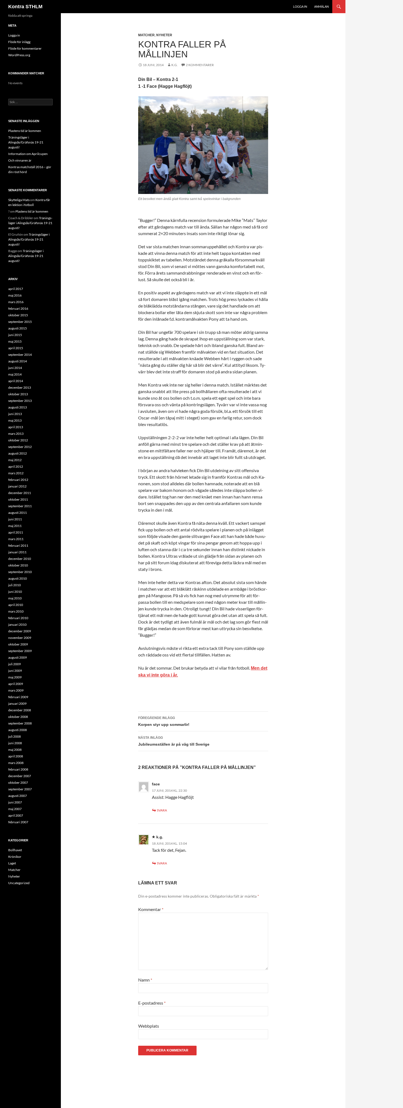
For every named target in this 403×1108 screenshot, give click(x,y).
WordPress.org (19, 55)
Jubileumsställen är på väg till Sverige (173, 741)
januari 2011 (17, 552)
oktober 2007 (18, 782)
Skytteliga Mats (19, 200)
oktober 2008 (18, 717)
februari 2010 (18, 618)
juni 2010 (15, 592)
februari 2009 (18, 697)
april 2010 (15, 605)
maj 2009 (15, 677)
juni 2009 (15, 671)
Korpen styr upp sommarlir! (163, 721)
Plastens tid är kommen (24, 131)
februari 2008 (18, 769)
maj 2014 (15, 374)
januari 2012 (17, 486)
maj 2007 (15, 809)
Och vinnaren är (20, 160)
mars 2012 (16, 473)
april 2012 (15, 466)
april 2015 (15, 348)
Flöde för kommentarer (25, 48)
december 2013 (19, 387)
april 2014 (15, 381)
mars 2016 (16, 302)
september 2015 (20, 322)
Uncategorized (19, 883)
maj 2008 (15, 750)
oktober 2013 (18, 394)
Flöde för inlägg (19, 42)
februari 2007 (18, 822)
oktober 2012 (18, 440)
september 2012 (20, 447)
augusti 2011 (17, 513)
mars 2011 (16, 539)
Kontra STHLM (25, 6)
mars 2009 (16, 690)
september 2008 (20, 723)
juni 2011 (15, 519)
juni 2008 (15, 743)
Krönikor (14, 857)
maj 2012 (15, 460)
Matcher (146, 35)
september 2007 (20, 789)
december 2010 (19, 559)
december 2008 (19, 710)
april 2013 (15, 427)
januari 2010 (17, 624)
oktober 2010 (18, 565)
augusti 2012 (17, 453)
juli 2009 (14, 664)
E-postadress (152, 1002)
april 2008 (15, 756)
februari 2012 (18, 480)
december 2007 (19, 776)
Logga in (300, 6)
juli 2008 (14, 736)
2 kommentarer (200, 65)
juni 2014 (15, 368)
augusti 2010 (17, 578)
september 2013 (20, 401)
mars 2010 (16, 611)
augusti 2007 (17, 796)
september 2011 (20, 506)
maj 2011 (15, 526)
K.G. (174, 65)
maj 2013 (15, 420)
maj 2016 (15, 295)
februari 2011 (18, 545)
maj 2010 (15, 598)
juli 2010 (14, 585)
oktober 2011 (18, 499)
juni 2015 (15, 335)
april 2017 (15, 289)
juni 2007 (15, 802)
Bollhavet (15, 850)
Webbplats (148, 1025)
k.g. (159, 837)
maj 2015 (15, 341)
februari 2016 (18, 308)
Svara (162, 810)
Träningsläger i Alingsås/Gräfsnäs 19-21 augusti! (25, 142)
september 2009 (20, 651)
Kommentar (150, 909)
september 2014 (20, 355)
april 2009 (15, 684)
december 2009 (19, 631)
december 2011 (19, 493)
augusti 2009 (17, 657)
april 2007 (15, 815)
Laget (12, 863)
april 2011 (15, 532)
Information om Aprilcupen (28, 154)
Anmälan (321, 6)
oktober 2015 (18, 315)
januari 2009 (17, 703)
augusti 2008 (17, 730)
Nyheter (164, 35)
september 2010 (20, 572)
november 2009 (19, 638)
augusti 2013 (17, 407)
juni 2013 (15, 414)
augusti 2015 (17, 328)
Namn (145, 979)
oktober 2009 (18, 644)
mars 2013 (16, 434)
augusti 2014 (17, 361)
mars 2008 (16, 763)
